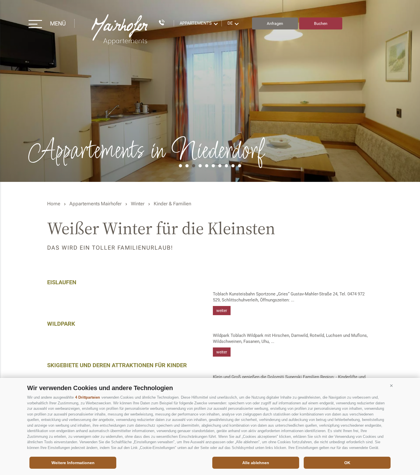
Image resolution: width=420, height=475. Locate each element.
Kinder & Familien (172, 203)
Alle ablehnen (255, 462)
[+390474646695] (159, 22)
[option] (210, 91)
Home (53, 203)
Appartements (196, 23)
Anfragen (275, 23)
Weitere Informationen (73, 462)
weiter (221, 310)
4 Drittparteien (87, 397)
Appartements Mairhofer (95, 203)
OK (347, 462)
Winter (138, 203)
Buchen (320, 23)
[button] (391, 385)
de (230, 23)
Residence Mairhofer (120, 29)
